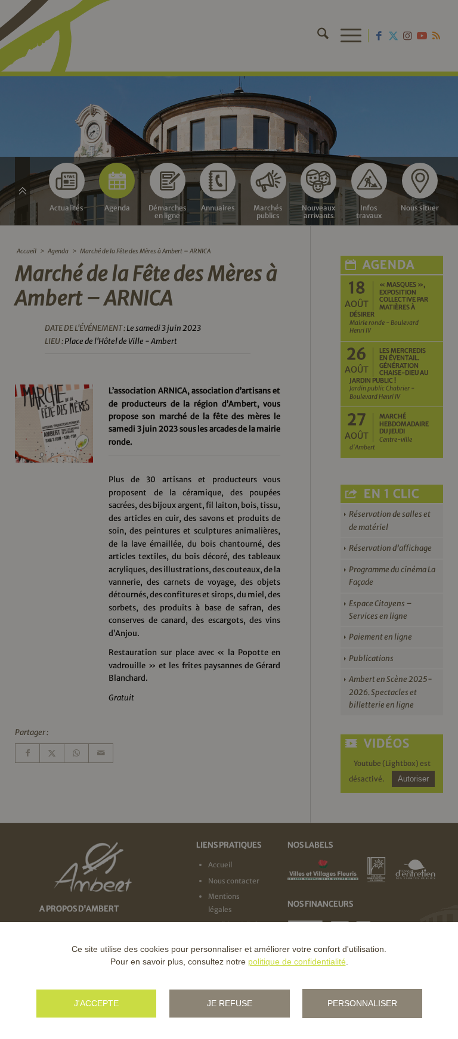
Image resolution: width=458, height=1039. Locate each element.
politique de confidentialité (297, 961)
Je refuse (229, 1003)
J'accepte (96, 1003)
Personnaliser (362, 1003)
